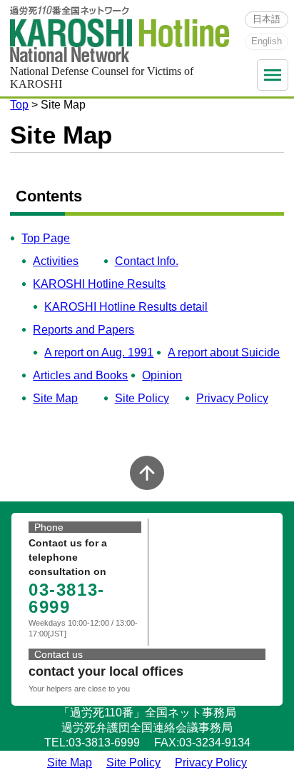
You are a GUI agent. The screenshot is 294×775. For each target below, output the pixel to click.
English (266, 41)
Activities (55, 261)
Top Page (45, 238)
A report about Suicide (224, 352)
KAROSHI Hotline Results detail (126, 307)
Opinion (162, 375)
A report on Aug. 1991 (98, 352)
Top (19, 105)
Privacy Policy (232, 398)
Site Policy (142, 398)
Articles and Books (80, 375)
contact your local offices (106, 671)
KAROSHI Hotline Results (99, 284)
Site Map (55, 398)
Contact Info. (146, 261)
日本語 (266, 19)
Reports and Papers (83, 330)
